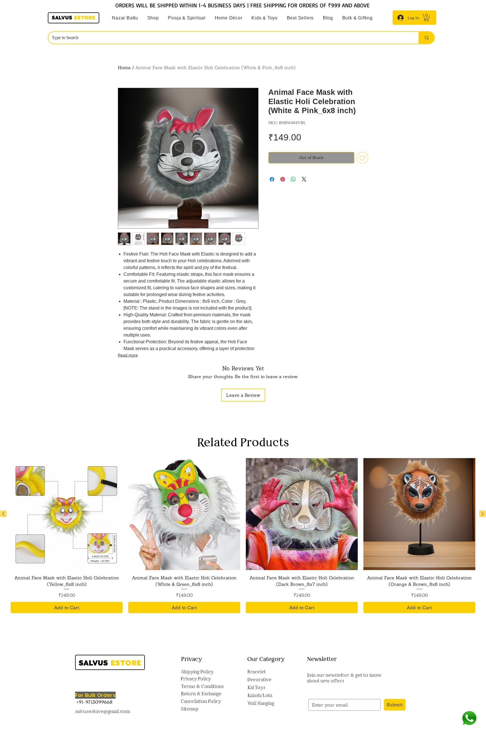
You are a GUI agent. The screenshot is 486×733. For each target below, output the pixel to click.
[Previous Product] (3, 513)
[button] (186, 18)
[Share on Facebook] (272, 179)
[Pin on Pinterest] (282, 179)
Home (124, 67)
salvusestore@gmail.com (102, 711)
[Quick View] (67, 514)
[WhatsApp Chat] (469, 718)
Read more (128, 355)
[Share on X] (304, 179)
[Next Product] (482, 513)
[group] (243, 535)
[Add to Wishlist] (362, 157)
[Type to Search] (426, 38)
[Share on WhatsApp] (293, 179)
